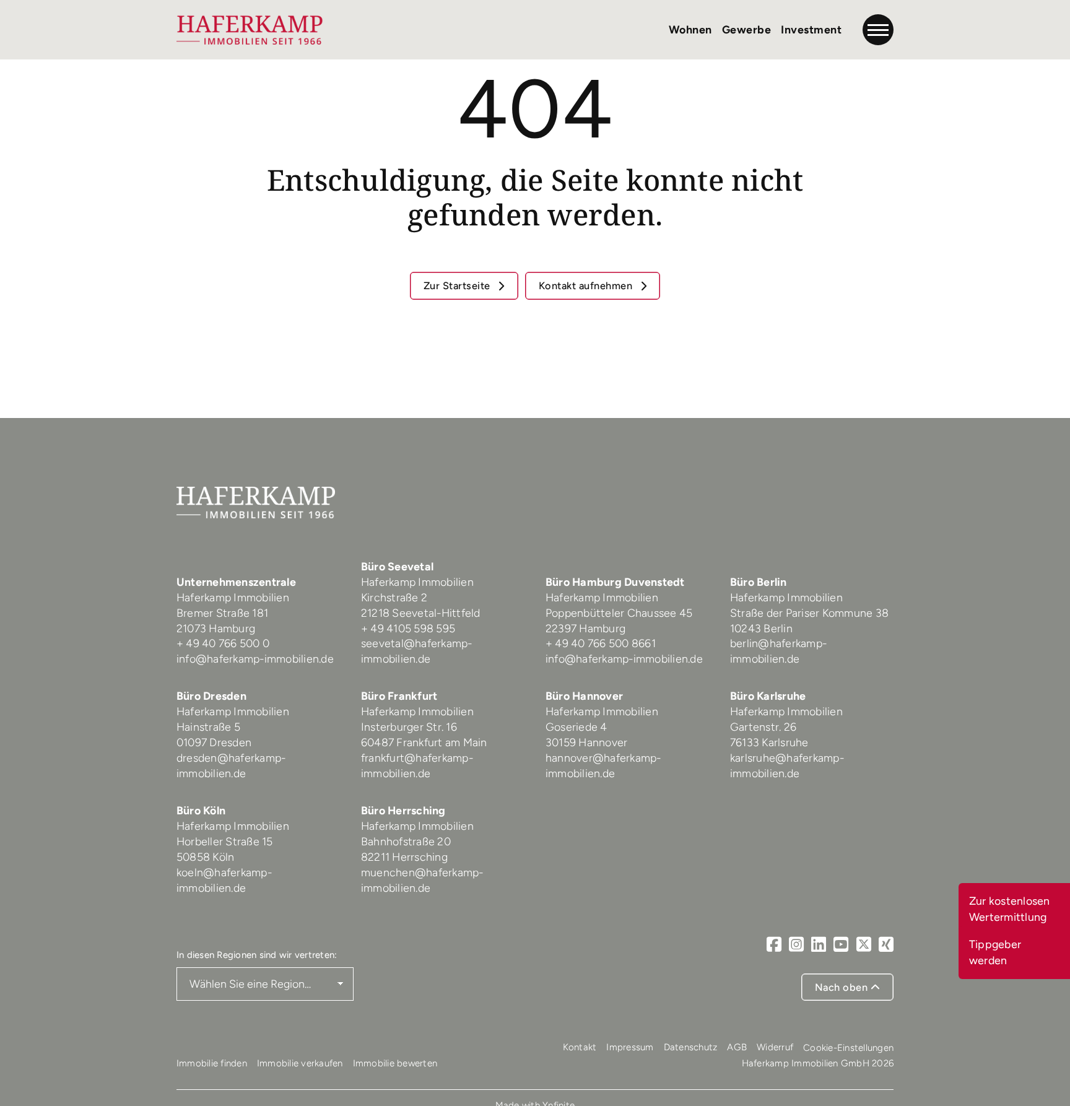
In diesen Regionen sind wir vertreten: (256, 954)
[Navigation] (878, 29)
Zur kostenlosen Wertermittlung (1009, 908)
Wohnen (690, 29)
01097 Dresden (213, 742)
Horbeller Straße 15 (224, 841)
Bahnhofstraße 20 (406, 841)
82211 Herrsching (404, 856)
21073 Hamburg (217, 628)
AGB (737, 1047)
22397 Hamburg (585, 628)
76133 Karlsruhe (769, 742)
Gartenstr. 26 (763, 726)
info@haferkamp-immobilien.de (255, 658)
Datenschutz (691, 1047)
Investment (811, 29)
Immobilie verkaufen (300, 1063)
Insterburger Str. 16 (409, 726)
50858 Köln (205, 856)
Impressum (629, 1047)
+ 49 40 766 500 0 (222, 643)
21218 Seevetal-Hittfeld (421, 612)
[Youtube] (840, 944)
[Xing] (886, 944)
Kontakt (580, 1047)
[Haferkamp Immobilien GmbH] (249, 29)
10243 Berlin (761, 628)
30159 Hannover (587, 742)
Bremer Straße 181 (223, 612)
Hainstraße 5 (208, 726)
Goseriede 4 (576, 726)
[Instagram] (796, 944)
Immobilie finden (211, 1063)
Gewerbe (747, 29)
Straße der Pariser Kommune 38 (809, 612)
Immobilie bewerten (395, 1063)
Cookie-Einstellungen (848, 1047)
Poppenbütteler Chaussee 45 (619, 612)
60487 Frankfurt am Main (424, 742)
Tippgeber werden (995, 952)
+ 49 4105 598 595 (408, 628)
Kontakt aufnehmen (587, 285)
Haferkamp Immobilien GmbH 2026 (818, 1063)
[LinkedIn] (818, 944)
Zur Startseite (459, 285)
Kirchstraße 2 (395, 597)
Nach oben (843, 987)
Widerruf (775, 1047)
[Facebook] (774, 944)
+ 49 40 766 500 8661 (601, 643)
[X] (863, 944)
